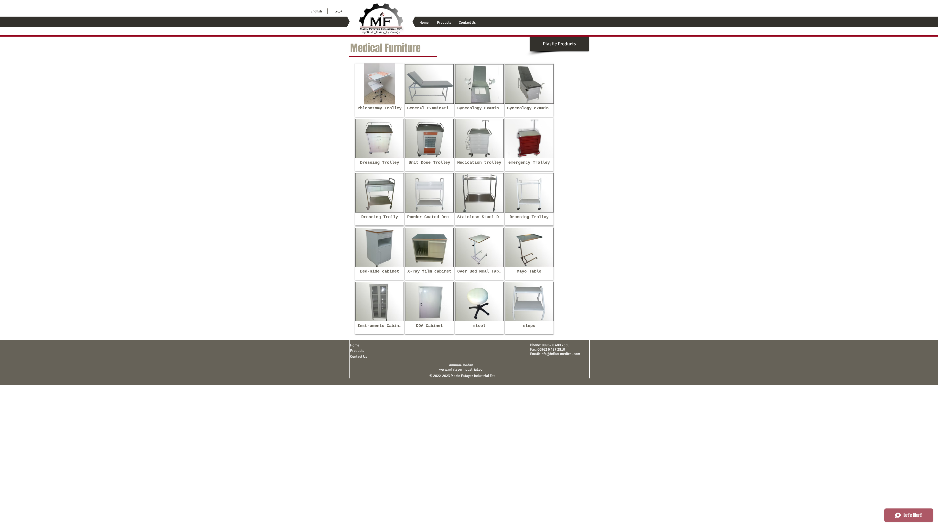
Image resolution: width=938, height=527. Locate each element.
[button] (379, 90)
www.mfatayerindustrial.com (462, 369)
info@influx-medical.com (560, 354)
